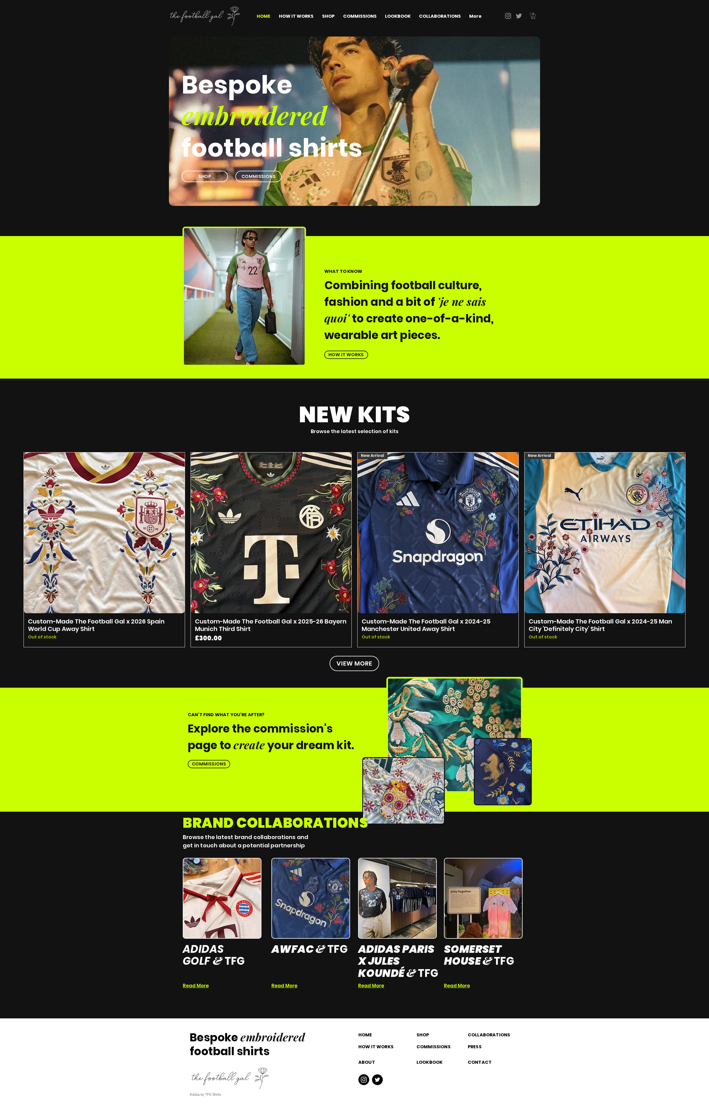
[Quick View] (104, 532)
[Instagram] (508, 16)
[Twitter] (519, 16)
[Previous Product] (15, 549)
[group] (354, 550)
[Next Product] (693, 549)
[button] (533, 16)
